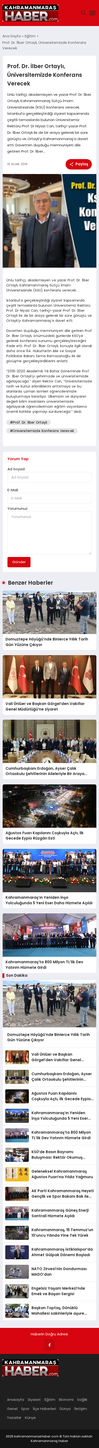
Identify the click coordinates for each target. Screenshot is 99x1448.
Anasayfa (15, 1399)
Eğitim (49, 1399)
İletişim (80, 1408)
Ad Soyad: (16, 469)
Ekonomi (66, 1399)
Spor (25, 1408)
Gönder (19, 561)
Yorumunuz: (17, 508)
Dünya (65, 1408)
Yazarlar (14, 1417)
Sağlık (82, 1399)
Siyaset (34, 1399)
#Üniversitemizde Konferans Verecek (42, 430)
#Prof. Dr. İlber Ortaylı (28, 422)
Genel (12, 1408)
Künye (30, 1417)
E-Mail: (13, 489)
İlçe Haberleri (44, 1408)
